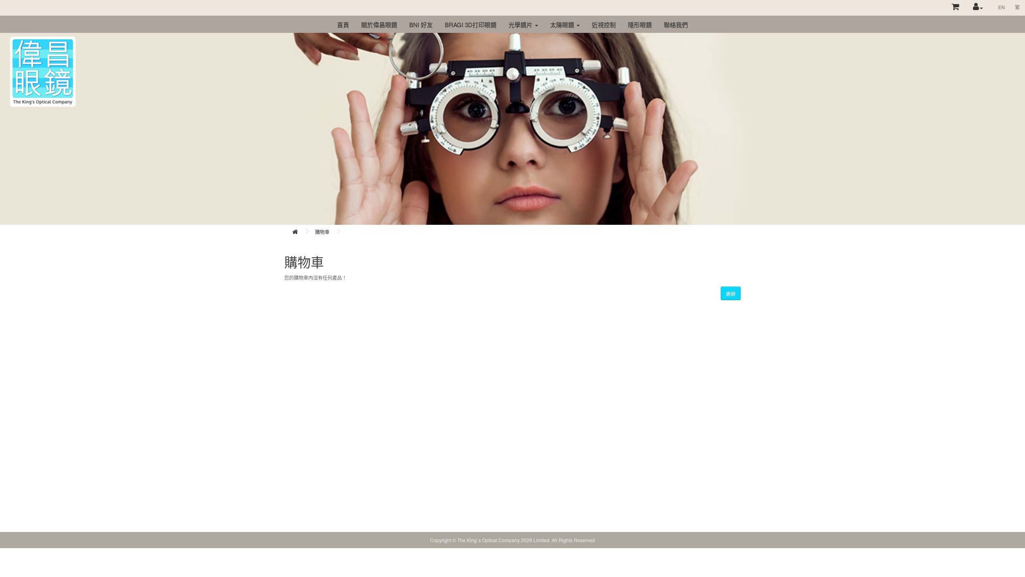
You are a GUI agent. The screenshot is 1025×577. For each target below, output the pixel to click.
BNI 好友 (421, 24)
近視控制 (604, 24)
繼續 (731, 293)
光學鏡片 (521, 24)
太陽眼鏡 (563, 24)
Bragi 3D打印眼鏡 (470, 24)
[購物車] (956, 7)
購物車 (322, 231)
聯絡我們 (676, 24)
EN (1001, 7)
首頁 (343, 24)
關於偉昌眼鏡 (379, 24)
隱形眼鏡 (640, 24)
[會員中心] (978, 7)
